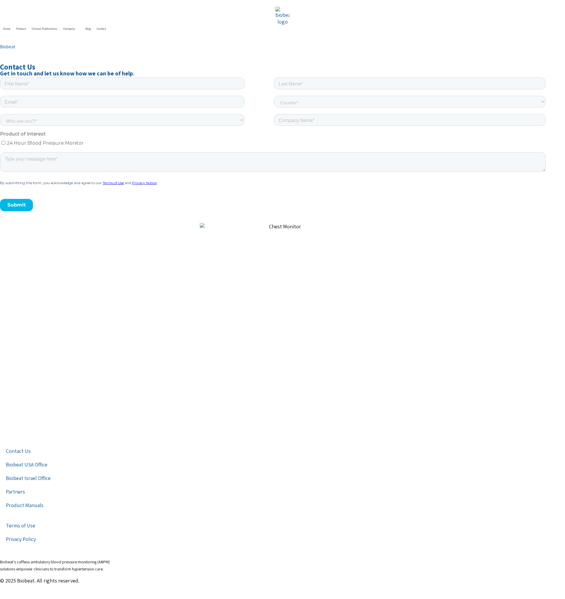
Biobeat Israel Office (28, 478)
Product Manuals (25, 505)
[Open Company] (78, 29)
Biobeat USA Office (26, 464)
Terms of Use (20, 525)
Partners (15, 491)
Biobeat (7, 46)
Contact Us (18, 451)
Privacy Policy (21, 539)
